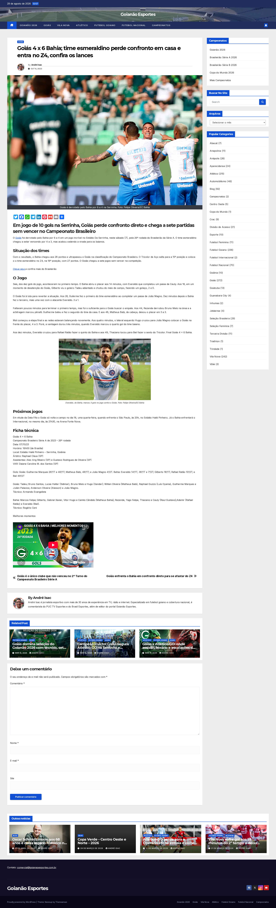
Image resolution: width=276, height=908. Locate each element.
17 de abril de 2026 (25, 848)
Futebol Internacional (222, 257)
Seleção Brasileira (220, 318)
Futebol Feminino (219, 242)
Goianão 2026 (28, 25)
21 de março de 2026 (157, 848)
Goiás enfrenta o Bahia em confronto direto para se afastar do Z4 (149, 576)
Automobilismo (218, 181)
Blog (212, 188)
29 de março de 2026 (92, 848)
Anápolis (215, 158)
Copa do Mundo (219, 211)
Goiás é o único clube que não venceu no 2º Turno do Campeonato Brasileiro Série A (52, 577)
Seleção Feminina (219, 326)
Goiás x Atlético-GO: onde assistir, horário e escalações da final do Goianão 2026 (168, 647)
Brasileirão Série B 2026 (223, 65)
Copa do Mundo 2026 (222, 72)
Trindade (215, 348)
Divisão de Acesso (220, 227)
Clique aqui (19, 269)
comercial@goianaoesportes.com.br (36, 867)
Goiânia (214, 272)
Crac (212, 219)
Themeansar (61, 902)
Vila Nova (63, 25)
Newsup (48, 902)
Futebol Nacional (134, 25)
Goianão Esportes (138, 14)
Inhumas (214, 303)
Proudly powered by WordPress (21, 902)
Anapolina (215, 150)
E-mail (14, 760)
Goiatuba (215, 288)
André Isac (36, 65)
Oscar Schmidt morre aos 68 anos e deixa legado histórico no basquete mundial (39, 843)
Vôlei (212, 364)
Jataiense (215, 310)
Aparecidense (217, 166)
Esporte (214, 234)
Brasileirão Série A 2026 (223, 57)
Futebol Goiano (104, 25)
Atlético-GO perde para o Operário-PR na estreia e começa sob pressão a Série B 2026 (170, 843)
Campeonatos (161, 25)
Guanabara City (218, 295)
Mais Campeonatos (220, 80)
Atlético (82, 25)
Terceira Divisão (219, 333)
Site (12, 778)
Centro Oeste (217, 204)
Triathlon (215, 341)
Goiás (47, 25)
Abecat (214, 143)
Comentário (17, 683)
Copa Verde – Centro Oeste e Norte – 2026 (102, 841)
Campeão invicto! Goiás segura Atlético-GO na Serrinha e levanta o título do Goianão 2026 (104, 647)
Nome (14, 743)
